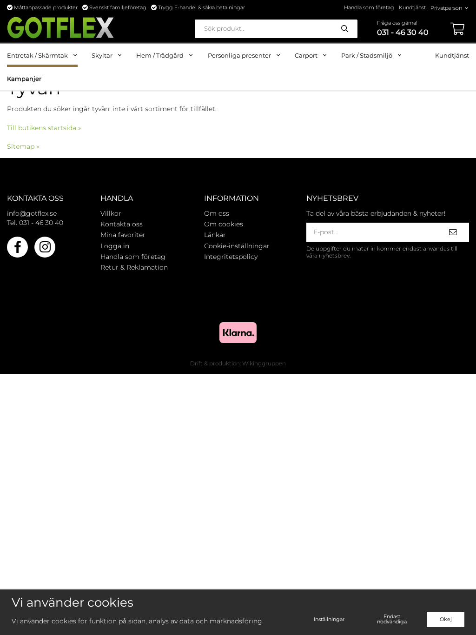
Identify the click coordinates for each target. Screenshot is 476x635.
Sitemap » (23, 146)
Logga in (114, 246)
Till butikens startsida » (44, 128)
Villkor (110, 213)
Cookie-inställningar (237, 246)
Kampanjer (24, 78)
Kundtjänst (412, 7)
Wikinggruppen (264, 363)
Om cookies (223, 224)
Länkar (215, 235)
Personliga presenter (239, 55)
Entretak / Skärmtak (37, 55)
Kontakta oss (121, 224)
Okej (446, 619)
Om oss (216, 213)
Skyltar (102, 55)
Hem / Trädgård (160, 55)
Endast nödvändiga (392, 619)
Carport (306, 55)
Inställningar (329, 619)
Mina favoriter (122, 235)
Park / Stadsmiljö (366, 55)
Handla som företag (369, 7)
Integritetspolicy (231, 256)
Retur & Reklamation (134, 267)
